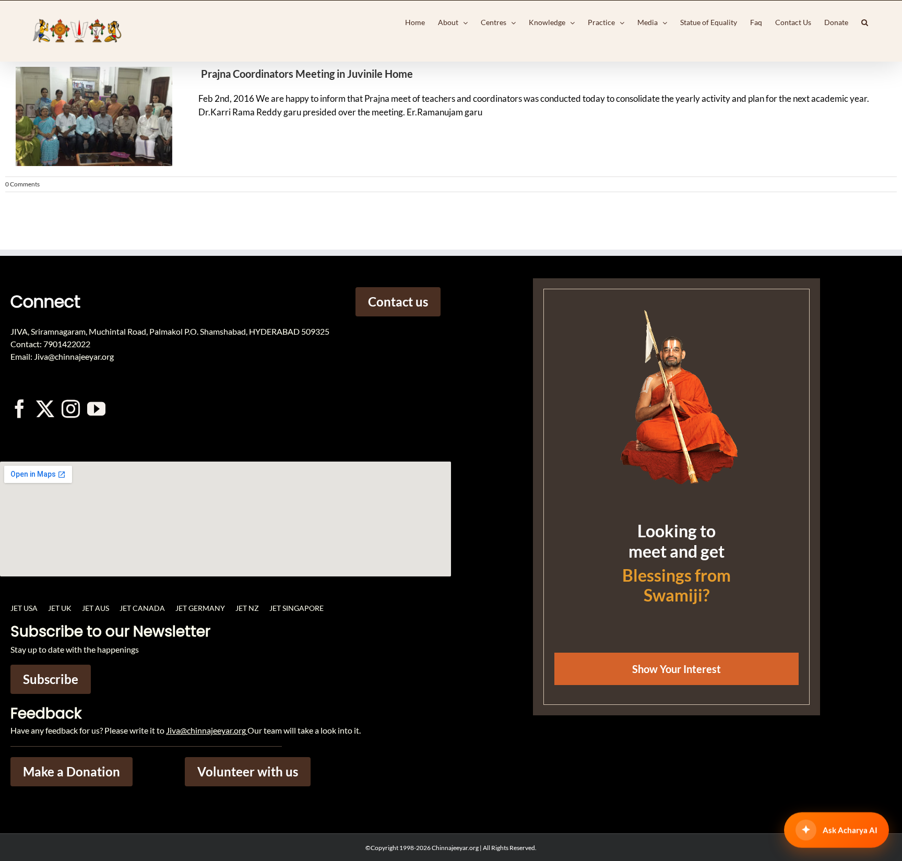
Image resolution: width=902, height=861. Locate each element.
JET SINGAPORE (296, 608)
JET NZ (247, 608)
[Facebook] (19, 408)
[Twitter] (45, 408)
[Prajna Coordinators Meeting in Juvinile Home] (88, 116)
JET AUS (95, 608)
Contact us (398, 301)
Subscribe (50, 679)
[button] (864, 22)
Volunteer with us (247, 771)
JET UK (60, 608)
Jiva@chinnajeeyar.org (206, 730)
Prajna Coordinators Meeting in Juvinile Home (307, 73)
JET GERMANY (200, 608)
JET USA (24, 608)
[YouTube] (96, 408)
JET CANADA (142, 608)
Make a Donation (71, 771)
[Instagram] (71, 408)
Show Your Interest (676, 669)
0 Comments (22, 184)
